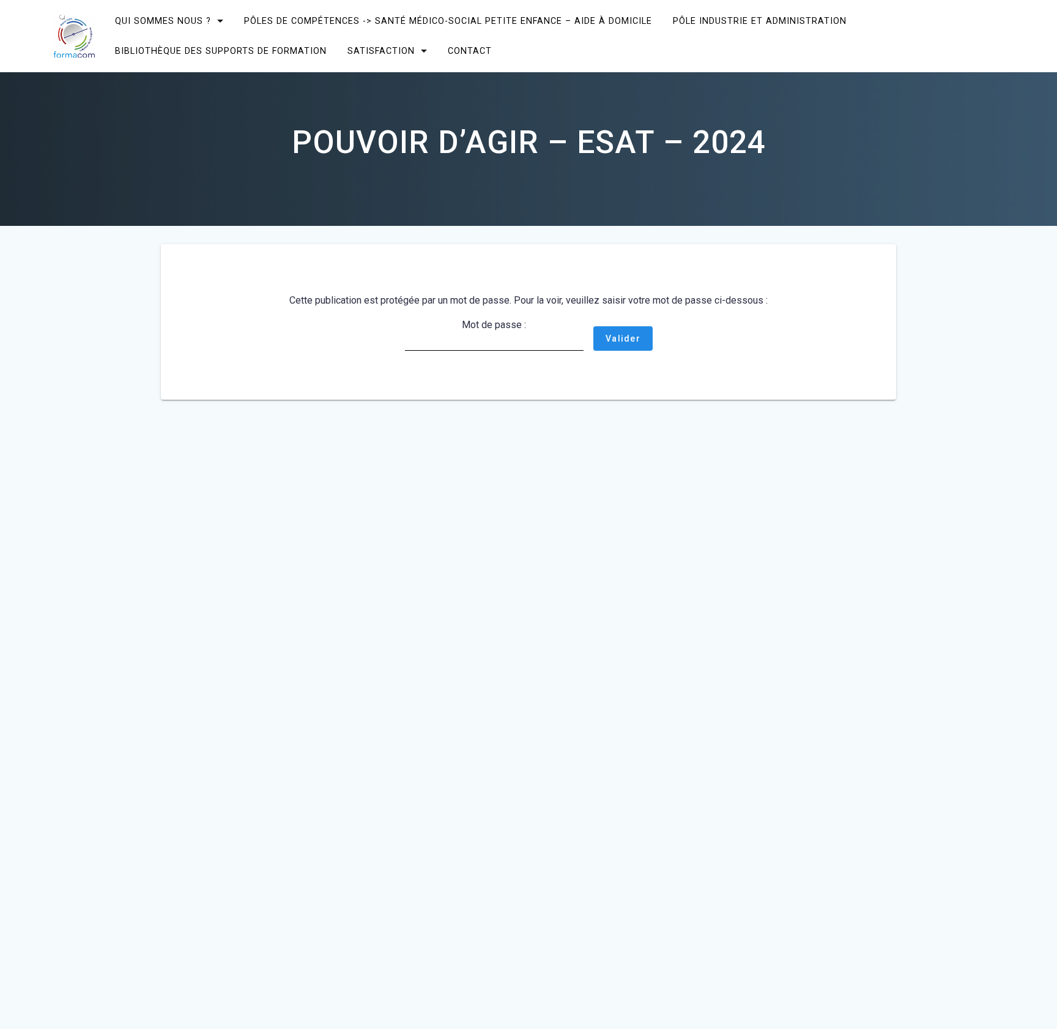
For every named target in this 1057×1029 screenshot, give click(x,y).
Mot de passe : (494, 325)
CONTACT (470, 51)
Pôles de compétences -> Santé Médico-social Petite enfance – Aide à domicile (448, 21)
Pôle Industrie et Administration (760, 21)
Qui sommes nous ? (163, 21)
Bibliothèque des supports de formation (221, 51)
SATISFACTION (381, 51)
